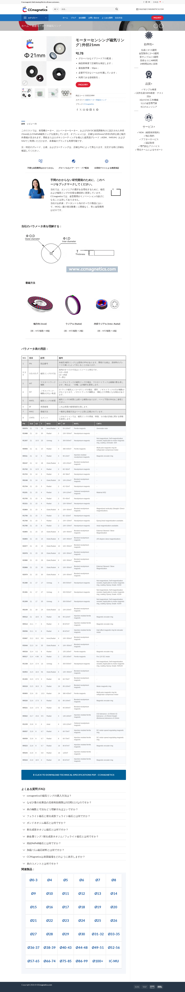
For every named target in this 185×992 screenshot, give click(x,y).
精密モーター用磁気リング (46, 25)
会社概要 (82, 18)
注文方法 (118, 18)
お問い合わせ (93, 18)
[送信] (116, 9)
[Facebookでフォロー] (144, 2)
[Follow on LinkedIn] (146, 2)
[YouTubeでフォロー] (149, 2)
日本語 (155, 2)
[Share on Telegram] (97, 110)
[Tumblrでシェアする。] (94, 110)
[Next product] (156, 26)
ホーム (65, 18)
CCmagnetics (89, 104)
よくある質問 (107, 18)
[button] (34, 17)
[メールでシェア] (84, 110)
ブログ (73, 18)
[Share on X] (80, 110)
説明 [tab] (23, 124)
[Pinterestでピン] (87, 110)
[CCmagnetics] (34, 9)
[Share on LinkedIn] (91, 110)
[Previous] (25, 61)
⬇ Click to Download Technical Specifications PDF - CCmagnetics (73, 774)
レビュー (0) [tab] (32, 124)
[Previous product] (161, 26)
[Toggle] (24, 796)
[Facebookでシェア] (77, 110)
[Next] (67, 61)
